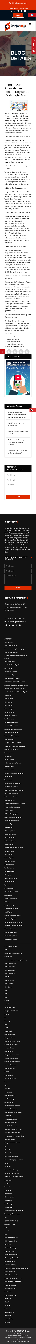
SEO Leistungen (9, 973)
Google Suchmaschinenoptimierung (15, 960)
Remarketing (8, 1075)
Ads (5, 1085)
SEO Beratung (9, 980)
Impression (8, 1082)
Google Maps (8, 1051)
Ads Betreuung (9, 1099)
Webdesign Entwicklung (12, 1214)
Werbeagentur (9, 753)
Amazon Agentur (9, 824)
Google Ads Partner (10, 1119)
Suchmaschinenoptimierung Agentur (15, 649)
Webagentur (8, 780)
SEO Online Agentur (10, 645)
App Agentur (8, 895)
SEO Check (8, 987)
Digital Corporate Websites (12, 1278)
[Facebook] (9, 351)
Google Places (9, 1048)
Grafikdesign (8, 1207)
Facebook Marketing (11, 1254)
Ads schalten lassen (10, 1109)
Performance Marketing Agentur (14, 803)
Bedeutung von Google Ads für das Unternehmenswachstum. (18, 433)
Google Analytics (9, 1034)
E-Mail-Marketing (9, 1251)
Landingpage (8, 1204)
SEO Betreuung (9, 977)
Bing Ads (7, 1149)
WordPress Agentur (10, 878)
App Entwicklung (9, 1224)
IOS (5, 1227)
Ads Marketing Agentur (11, 820)
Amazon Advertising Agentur (13, 729)
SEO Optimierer (9, 966)
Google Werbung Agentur (12, 742)
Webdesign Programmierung (13, 1210)
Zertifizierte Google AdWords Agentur (16, 692)
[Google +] (21, 351)
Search (6, 1004)
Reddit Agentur (9, 864)
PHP (5, 1234)
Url (5, 1017)
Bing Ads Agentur (9, 709)
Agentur (17, 1341)
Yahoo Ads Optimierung (11, 1173)
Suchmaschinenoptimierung (13, 953)
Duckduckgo (8, 1180)
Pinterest (7, 1322)
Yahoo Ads (7, 1166)
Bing (5, 1146)
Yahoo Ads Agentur (10, 715)
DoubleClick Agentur (10, 932)
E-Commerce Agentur (11, 797)
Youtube (7, 1305)
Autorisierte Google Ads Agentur (14, 682)
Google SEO (8, 956)
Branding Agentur (10, 800)
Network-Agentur (9, 929)
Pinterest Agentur (9, 871)
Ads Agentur (8, 668)
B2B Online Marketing (11, 1275)
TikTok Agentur (9, 851)
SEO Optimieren (9, 970)
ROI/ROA (7, 1071)
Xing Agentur (8, 854)
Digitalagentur (8, 810)
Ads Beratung (8, 1102)
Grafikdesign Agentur (11, 908)
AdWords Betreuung (10, 1122)
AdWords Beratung (10, 1126)
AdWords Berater (9, 1139)
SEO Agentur (8, 642)
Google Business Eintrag (12, 1041)
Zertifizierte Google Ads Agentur (14, 688)
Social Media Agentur (11, 793)
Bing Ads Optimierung (11, 1156)
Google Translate (9, 1068)
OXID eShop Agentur (11, 891)
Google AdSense (9, 1038)
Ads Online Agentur (10, 671)
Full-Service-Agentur (11, 786)
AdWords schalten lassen (12, 1132)
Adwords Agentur (9, 661)
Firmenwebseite (9, 1197)
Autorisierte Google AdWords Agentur (16, 685)
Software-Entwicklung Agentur (13, 925)
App (5, 1217)
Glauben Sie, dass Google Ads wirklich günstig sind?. (17, 452)
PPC (5, 997)
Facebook (7, 1309)
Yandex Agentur (9, 719)
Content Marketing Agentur (13, 915)
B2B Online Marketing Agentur (14, 790)
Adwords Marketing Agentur (13, 817)
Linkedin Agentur (9, 861)
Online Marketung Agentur (12, 763)
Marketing (7, 1244)
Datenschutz (25, 1341)
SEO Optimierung (10, 963)
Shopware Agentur (10, 919)
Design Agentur (9, 905)
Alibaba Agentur (9, 831)
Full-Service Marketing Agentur (14, 773)
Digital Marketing (9, 1271)
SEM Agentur (8, 698)
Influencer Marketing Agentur (13, 847)
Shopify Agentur (9, 875)
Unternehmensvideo (10, 1295)
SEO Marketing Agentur (11, 814)
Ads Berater (8, 1115)
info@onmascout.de (20, 3)
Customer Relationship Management (16, 1268)
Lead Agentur (8, 912)
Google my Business (11, 1044)
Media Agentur (9, 759)
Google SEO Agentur (11, 652)
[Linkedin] (27, 351)
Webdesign (8, 1200)
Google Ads (8, 1092)
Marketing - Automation (11, 1258)
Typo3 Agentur (9, 885)
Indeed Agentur (9, 858)
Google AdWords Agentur (12, 678)
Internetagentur (9, 766)
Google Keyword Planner (12, 1061)
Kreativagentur (9, 770)
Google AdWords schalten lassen (14, 1136)
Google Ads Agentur (10, 675)
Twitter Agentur (9, 844)
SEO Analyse (8, 983)
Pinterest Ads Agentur (11, 722)
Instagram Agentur (10, 841)
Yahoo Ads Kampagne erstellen (14, 1176)
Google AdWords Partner (12, 1143)
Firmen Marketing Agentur (12, 783)
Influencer (7, 1315)
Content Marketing (10, 1265)
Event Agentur (8, 776)
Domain (6, 1014)
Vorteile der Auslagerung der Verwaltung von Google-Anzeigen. (17, 442)
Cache (6, 1027)
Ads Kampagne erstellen (12, 1105)
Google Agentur (9, 739)
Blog (18, 15)
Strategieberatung (10, 1288)
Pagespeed (8, 1031)
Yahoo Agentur (9, 712)
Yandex (6, 1183)
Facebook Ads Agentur (11, 736)
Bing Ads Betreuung (10, 1153)
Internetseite (8, 1193)
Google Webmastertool (11, 1055)
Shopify (6, 1302)
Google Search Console (12, 1011)
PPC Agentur (8, 702)
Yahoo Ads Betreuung (11, 1170)
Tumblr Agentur (9, 868)
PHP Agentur (8, 902)
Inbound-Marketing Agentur (13, 922)
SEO (5, 950)
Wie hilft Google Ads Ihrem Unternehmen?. (17, 424)
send (18, 497)
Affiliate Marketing (10, 1078)
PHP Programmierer (10, 1241)
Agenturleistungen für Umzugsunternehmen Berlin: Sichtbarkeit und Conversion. (17, 414)
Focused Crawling (10, 1285)
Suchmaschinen (9, 1007)
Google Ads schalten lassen (13, 1112)
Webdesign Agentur (10, 898)
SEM (6, 994)
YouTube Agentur (9, 837)
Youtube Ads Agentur (11, 726)
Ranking (7, 1021)
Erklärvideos (8, 1292)
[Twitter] (15, 351)
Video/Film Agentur (10, 936)
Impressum (10, 1341)
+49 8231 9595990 (21, 8)
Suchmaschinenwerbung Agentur (14, 746)
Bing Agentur (8, 705)
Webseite (7, 1187)
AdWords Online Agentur (12, 665)
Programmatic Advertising (12, 1281)
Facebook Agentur (10, 834)
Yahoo (6, 1163)
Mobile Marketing (9, 1261)
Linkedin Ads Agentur (11, 732)
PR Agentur (8, 756)
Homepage (8, 1190)
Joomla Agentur (9, 888)
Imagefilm (7, 1298)
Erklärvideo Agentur (10, 939)
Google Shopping (10, 1065)
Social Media (8, 1319)
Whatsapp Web (9, 1312)
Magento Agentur (9, 881)
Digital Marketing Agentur (12, 807)
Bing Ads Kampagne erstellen (13, 1160)
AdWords (7, 1088)
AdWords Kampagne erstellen (13, 1129)
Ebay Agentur (8, 827)
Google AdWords (9, 1095)
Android (6, 1231)
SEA (5, 990)
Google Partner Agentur (12, 749)
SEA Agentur (8, 695)
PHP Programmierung (11, 1237)
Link (5, 1024)
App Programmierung (11, 1220)
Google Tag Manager (11, 1058)
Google (6, 1000)
